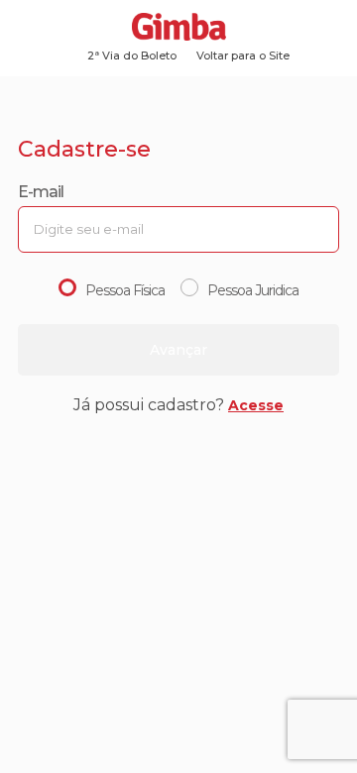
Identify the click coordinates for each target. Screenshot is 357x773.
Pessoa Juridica (252, 290)
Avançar (178, 350)
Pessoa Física (125, 290)
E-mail (40, 191)
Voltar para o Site (243, 55)
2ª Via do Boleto (132, 55)
